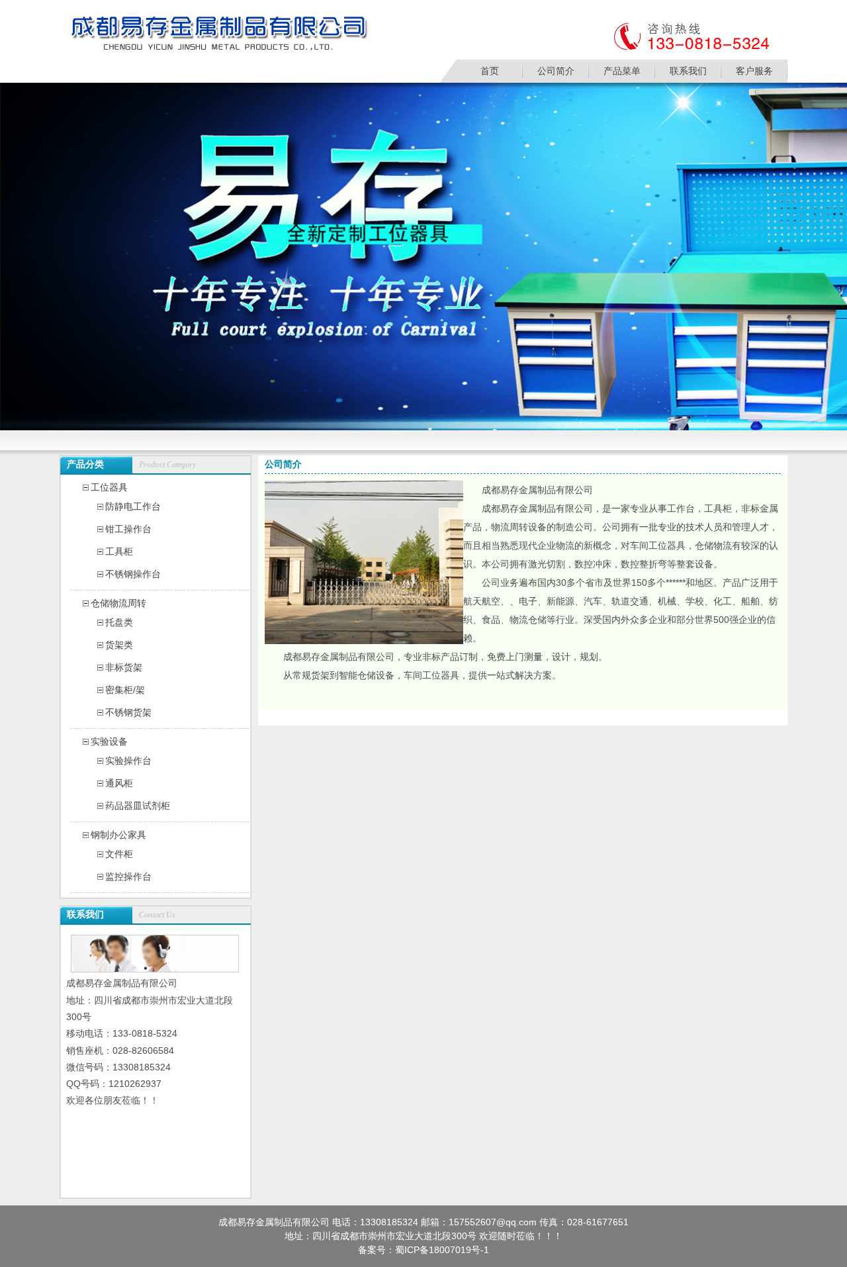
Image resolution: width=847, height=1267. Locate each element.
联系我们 (688, 71)
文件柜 (119, 854)
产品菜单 (622, 71)
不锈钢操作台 (133, 574)
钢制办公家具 (118, 834)
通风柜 (119, 783)
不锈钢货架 (128, 712)
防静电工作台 (133, 506)
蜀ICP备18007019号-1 (442, 1249)
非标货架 (123, 667)
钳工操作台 (128, 529)
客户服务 (754, 71)
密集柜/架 (125, 689)
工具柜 (119, 551)
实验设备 (109, 741)
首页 (489, 71)
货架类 (119, 644)
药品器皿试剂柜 (137, 805)
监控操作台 (128, 876)
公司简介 (555, 71)
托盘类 (119, 622)
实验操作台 (128, 760)
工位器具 (109, 487)
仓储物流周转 (118, 603)
